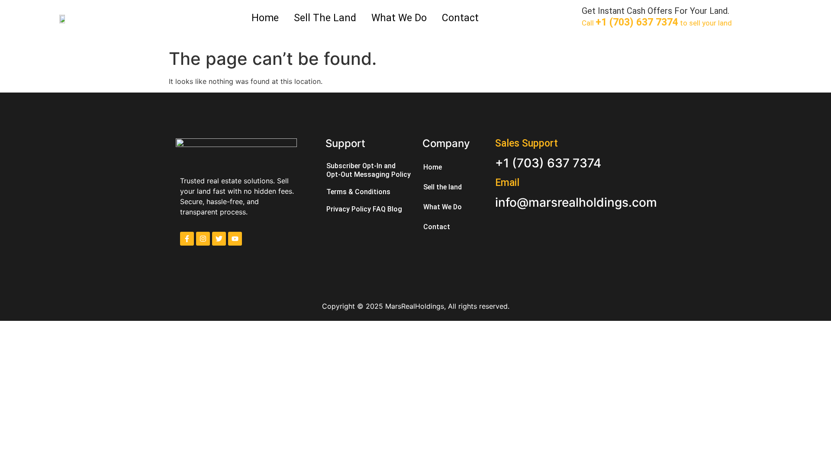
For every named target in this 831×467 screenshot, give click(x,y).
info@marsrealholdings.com (576, 202)
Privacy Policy (348, 209)
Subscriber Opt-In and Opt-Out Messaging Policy (368, 170)
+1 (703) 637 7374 (548, 163)
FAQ (379, 209)
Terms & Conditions (358, 192)
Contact (460, 18)
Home (265, 18)
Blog (394, 209)
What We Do (399, 18)
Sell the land (325, 18)
